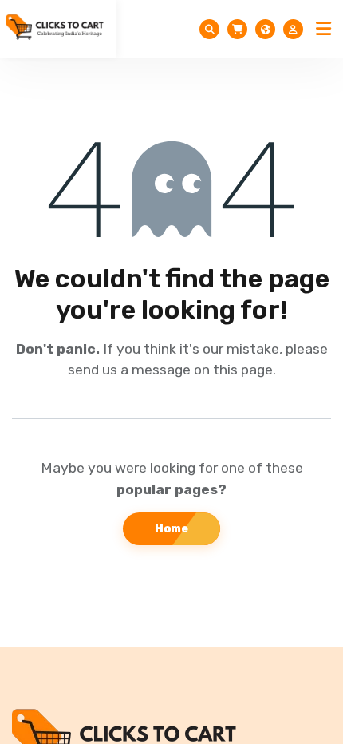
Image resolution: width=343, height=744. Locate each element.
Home (171, 529)
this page (243, 370)
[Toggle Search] (209, 29)
